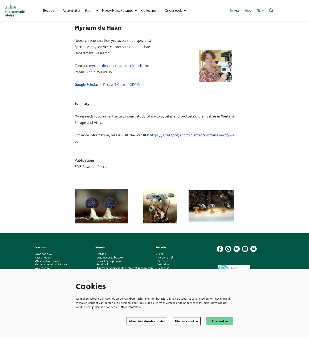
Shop (248, 10)
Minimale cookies (186, 321)
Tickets (234, 10)
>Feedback (102, 264)
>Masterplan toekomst (49, 261)
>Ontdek (100, 254)
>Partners (162, 261)
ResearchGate (114, 84)
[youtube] (245, 249)
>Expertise (162, 268)
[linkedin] (237, 249)
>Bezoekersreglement (108, 261)
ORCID (134, 84)
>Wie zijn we (43, 268)
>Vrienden (162, 264)
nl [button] (259, 10)
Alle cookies (220, 321)
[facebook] (220, 249)
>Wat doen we (44, 254)
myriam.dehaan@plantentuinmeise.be (119, 65)
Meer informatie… (132, 307)
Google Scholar (86, 84)
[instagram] (228, 249)
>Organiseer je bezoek (109, 257)
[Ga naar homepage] (15, 10)
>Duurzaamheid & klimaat (51, 264)
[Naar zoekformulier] (271, 10)
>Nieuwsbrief (164, 257)
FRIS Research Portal (91, 166)
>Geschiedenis (44, 257)
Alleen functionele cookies (147, 321)
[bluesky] (253, 249)
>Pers (160, 254)
